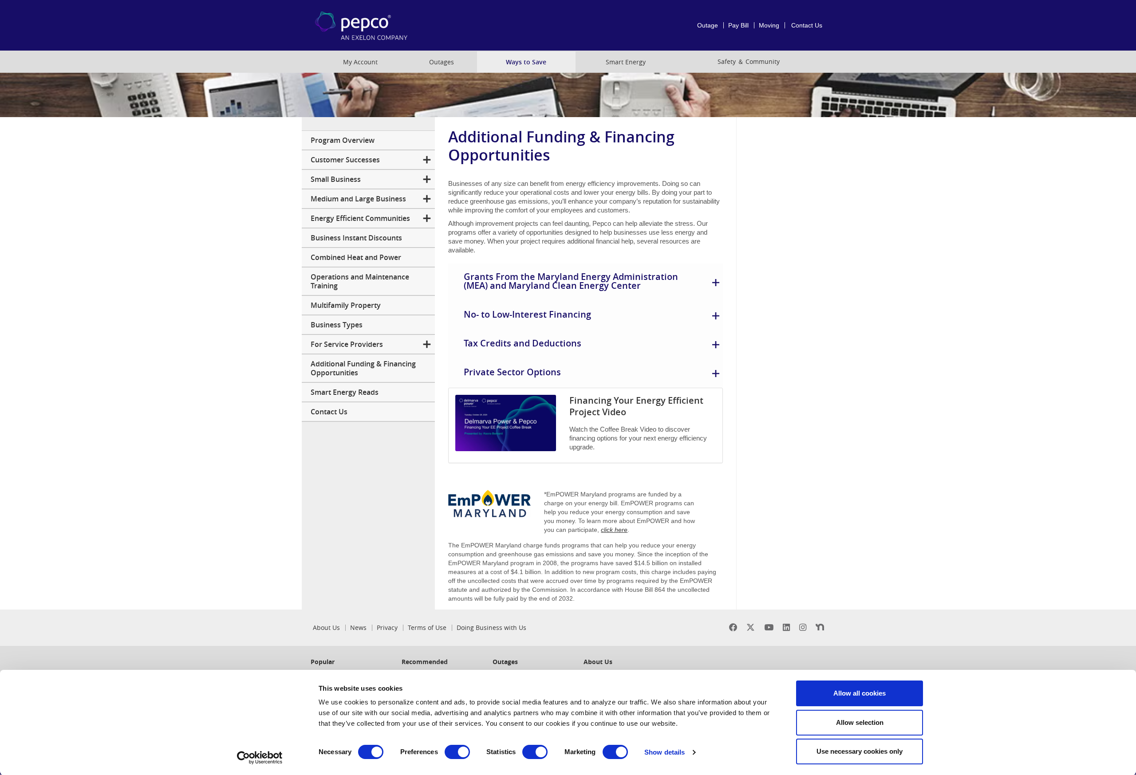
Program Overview (343, 140)
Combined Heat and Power (356, 257)
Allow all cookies (859, 693)
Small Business (336, 179)
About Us (326, 628)
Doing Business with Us (491, 628)
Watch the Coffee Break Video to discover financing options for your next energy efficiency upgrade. (638, 438)
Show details (664, 752)
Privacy (387, 628)
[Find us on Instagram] (802, 627)
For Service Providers (347, 344)
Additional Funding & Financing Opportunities (363, 368)
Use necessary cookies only (859, 751)
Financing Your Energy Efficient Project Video (636, 406)
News (358, 628)
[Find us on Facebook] (733, 627)
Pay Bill (738, 25)
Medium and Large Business (358, 199)
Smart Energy (626, 62)
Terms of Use (427, 628)
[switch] (457, 752)
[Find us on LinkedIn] (786, 627)
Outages (441, 62)
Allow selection (860, 722)
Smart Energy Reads (345, 392)
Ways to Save (526, 62)
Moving (769, 25)
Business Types (337, 325)
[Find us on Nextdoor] (820, 627)
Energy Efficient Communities (360, 218)
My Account (360, 62)
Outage (707, 25)
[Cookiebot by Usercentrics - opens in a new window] (260, 757)
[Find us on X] (750, 627)
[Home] (361, 25)
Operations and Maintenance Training (360, 281)
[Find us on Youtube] (768, 627)
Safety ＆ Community (749, 61)
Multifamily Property (346, 305)
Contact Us (806, 25)
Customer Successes (345, 160)
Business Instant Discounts (356, 238)
